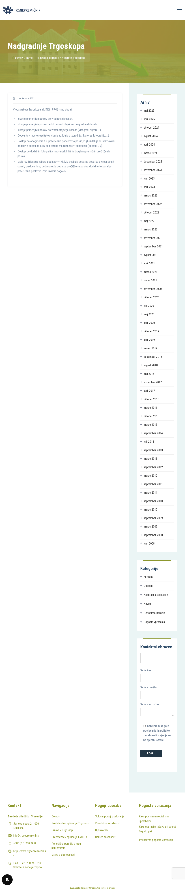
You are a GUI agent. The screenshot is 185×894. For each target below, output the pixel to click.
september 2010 (153, 501)
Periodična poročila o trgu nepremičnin (66, 846)
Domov (19, 57)
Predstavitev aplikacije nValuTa (69, 837)
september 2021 (153, 246)
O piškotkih (101, 830)
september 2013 (153, 450)
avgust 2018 (151, 365)
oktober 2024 (151, 127)
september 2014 (153, 433)
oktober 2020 (151, 297)
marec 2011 (151, 492)
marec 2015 (151, 424)
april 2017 (149, 390)
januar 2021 (150, 280)
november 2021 (153, 238)
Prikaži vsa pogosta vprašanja (156, 840)
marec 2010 (151, 509)
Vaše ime (146, 670)
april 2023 (149, 187)
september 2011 (153, 484)
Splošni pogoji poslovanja (109, 816)
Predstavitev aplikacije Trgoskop (70, 823)
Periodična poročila (154, 613)
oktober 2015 (151, 416)
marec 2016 (151, 407)
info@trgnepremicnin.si (26, 835)
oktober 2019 (151, 331)
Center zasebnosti (105, 837)
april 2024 (149, 144)
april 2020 (149, 323)
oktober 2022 (151, 212)
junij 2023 (149, 178)
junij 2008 (149, 543)
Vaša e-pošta (148, 687)
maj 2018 (149, 373)
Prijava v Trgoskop (62, 830)
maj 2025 (149, 110)
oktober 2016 (151, 399)
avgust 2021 (151, 255)
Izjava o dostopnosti (63, 854)
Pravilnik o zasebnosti (107, 823)
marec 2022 (151, 229)
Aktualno (148, 576)
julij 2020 (149, 306)
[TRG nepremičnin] (21, 10)
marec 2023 (151, 195)
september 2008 (153, 535)
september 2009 (153, 518)
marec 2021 (151, 272)
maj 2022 (149, 221)
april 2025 (149, 119)
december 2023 (153, 161)
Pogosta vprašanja (154, 622)
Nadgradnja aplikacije (156, 595)
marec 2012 (151, 475)
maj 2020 (149, 314)
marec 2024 (151, 153)
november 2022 (153, 204)
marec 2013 (151, 458)
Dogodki (148, 586)
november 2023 (153, 170)
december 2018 (153, 357)
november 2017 (153, 382)
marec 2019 (151, 348)
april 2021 (149, 263)
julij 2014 (149, 441)
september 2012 (153, 467)
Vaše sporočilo (149, 704)
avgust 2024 (151, 136)
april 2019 (149, 340)
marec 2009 (151, 526)
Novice (148, 604)
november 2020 (153, 289)
